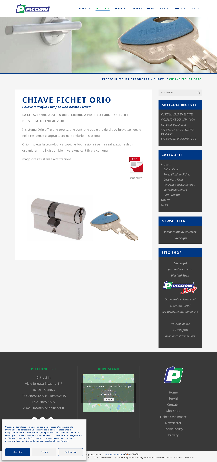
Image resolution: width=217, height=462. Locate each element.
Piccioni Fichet (116, 79)
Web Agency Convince (113, 454)
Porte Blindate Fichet (177, 174)
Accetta (17, 452)
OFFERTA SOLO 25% (173, 124)
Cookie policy (173, 429)
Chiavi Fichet (172, 169)
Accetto (108, 399)
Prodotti (141, 79)
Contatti (173, 404)
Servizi (173, 398)
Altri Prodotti (172, 195)
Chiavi (159, 79)
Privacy (173, 435)
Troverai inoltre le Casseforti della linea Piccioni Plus (180, 330)
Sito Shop (173, 411)
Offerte (165, 200)
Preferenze (70, 452)
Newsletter (173, 423)
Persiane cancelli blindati (179, 184)
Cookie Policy (108, 394)
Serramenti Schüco (175, 190)
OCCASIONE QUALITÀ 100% (178, 119)
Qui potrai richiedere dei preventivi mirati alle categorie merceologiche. (180, 305)
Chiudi (44, 452)
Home (173, 392)
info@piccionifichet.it (48, 408)
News (164, 205)
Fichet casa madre (173, 417)
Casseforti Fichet (174, 179)
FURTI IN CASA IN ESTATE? (177, 114)
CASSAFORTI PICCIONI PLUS (178, 139)
